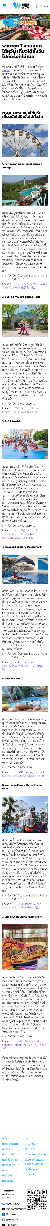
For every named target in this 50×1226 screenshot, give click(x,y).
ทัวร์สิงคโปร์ (8, 1165)
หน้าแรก (6, 1138)
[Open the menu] (4, 6)
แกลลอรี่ (29, 1174)
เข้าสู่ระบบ (43, 6)
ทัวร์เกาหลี (8, 1154)
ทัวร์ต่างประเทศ (11, 1144)
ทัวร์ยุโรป (7, 1170)
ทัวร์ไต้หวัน (8, 1175)
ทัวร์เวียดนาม (9, 1160)
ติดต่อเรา (30, 1149)
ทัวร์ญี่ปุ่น (7, 1149)
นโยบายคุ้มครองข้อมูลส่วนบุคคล (34, 1162)
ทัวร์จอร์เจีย (8, 1181)
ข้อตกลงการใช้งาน (35, 1154)
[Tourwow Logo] (21, 6)
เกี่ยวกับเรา (31, 1144)
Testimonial (32, 1169)
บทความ (29, 1138)
